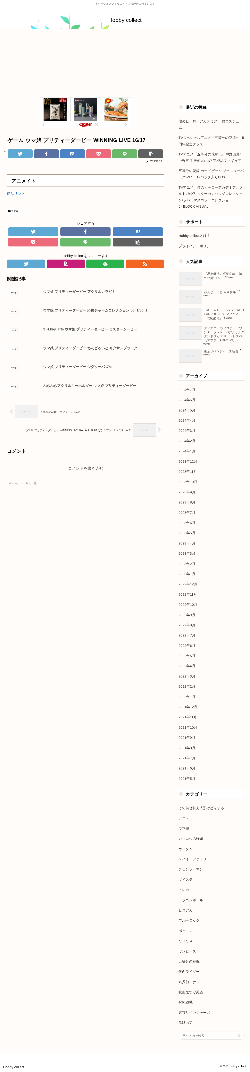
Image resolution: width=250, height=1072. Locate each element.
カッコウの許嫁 (191, 839)
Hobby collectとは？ (194, 236)
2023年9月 (187, 492)
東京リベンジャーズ (194, 1013)
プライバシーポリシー (196, 246)
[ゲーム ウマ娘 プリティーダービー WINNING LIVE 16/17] (72, 153)
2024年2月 (187, 441)
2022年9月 (187, 615)
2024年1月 (187, 451)
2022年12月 (188, 584)
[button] (238, 1035)
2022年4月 (187, 666)
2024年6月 (187, 400)
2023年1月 (187, 574)
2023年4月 (187, 543)
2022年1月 (187, 697)
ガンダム (186, 849)
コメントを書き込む (85, 468)
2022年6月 (187, 646)
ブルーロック (189, 920)
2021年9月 (187, 738)
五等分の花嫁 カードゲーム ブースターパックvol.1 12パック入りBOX (211, 174)
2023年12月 (188, 461)
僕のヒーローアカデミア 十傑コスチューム (211, 124)
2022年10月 (188, 605)
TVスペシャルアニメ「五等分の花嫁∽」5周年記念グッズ (211, 141)
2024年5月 (187, 410)
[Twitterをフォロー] (26, 264)
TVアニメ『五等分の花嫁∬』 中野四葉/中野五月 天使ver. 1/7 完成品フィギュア (210, 157)
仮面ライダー (189, 972)
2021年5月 (187, 779)
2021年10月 (188, 727)
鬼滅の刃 (186, 1023)
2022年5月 (187, 656)
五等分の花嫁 (189, 961)
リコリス (186, 941)
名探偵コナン (189, 982)
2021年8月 (187, 748)
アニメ (184, 818)
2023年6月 (187, 523)
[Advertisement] (125, 61)
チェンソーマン (191, 869)
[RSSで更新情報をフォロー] (145, 264)
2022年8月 (187, 625)
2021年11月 (188, 717)
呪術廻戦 (186, 1002)
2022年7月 (187, 635)
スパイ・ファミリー (194, 859)
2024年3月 (187, 431)
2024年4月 (187, 420)
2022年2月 (187, 686)
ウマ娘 (14, 211)
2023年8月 (187, 502)
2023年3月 (187, 553)
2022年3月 (187, 676)
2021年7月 (187, 758)
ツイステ (186, 880)
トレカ (184, 890)
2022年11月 (188, 594)
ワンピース (187, 951)
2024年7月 (187, 390)
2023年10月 (188, 482)
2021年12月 (188, 707)
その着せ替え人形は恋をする (201, 808)
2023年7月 (187, 513)
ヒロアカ (186, 910)
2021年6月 (187, 768)
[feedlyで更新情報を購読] (105, 264)
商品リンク (16, 194)
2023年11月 (188, 472)
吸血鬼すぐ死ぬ (191, 992)
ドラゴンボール (191, 900)
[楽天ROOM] (66, 264)
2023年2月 (187, 564)
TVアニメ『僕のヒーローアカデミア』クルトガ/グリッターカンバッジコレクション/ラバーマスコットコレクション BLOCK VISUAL (211, 197)
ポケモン (186, 931)
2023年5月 (187, 533)
